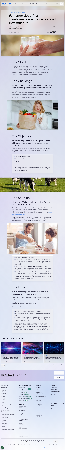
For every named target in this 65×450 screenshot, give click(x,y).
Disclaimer (31, 444)
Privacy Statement (38, 444)
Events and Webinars (39, 415)
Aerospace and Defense (22, 406)
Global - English (55, 441)
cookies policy (42, 447)
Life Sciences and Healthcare (23, 419)
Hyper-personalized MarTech (25, 398)
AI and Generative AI (4, 387)
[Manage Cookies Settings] (2, 447)
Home (2, 8)
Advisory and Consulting (6, 404)
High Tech (21, 431)
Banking (21, 413)
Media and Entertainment (24, 433)
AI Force (3, 395)
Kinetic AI (3, 399)
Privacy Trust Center (39, 404)
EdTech (2, 411)
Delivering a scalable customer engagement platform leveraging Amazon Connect (53, 358)
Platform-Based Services (6, 427)
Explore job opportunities (55, 391)
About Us (37, 389)
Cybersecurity (4, 423)
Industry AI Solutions (5, 398)
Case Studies (38, 414)
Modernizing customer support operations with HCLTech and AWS (32, 358)
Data (3, 405)
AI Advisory (4, 388)
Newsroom (37, 403)
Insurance (21, 417)
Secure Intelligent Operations (23, 390)
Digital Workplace (5, 424)
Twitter (26, 441)
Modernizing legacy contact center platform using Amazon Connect (11, 358)
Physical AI (4, 401)
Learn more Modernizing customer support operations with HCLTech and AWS (32, 352)
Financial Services (21, 411)
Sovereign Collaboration (24, 396)
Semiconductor (22, 434)
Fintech (21, 416)
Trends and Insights (39, 412)
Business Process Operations (5, 410)
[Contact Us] (61, 4)
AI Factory (4, 393)
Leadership (37, 401)
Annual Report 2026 (39, 392)
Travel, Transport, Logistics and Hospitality (25, 436)
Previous (2, 365)
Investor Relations (38, 400)
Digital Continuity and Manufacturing (8, 414)
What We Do (15, 3)
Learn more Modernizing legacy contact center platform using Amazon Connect (11, 352)
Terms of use (45, 444)
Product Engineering (5, 417)
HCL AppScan (24, 394)
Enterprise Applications (6, 408)
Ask (55, 3)
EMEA (52, 407)
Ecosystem (27, 3)
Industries (21, 3)
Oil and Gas (20, 423)
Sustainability (38, 407)
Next (4, 365)
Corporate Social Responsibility (41, 396)
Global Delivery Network (57, 403)
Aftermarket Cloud (23, 400)
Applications (3, 402)
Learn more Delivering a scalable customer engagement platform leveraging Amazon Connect (54, 352)
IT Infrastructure (3, 420)
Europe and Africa (54, 396)
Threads (42, 441)
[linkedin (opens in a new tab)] (55, 32)
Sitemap (50, 444)
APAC (52, 408)
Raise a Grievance (56, 444)
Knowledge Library (39, 416)
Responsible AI (6, 391)
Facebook (22, 441)
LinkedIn (30, 441)
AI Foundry (4, 396)
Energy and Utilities (22, 410)
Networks (3, 426)
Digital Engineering (5, 415)
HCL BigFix (23, 392)
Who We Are (32, 3)
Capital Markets (22, 414)
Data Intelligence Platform (24, 389)
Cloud (3, 421)
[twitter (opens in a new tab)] (53, 32)
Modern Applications (5, 407)
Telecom (21, 430)
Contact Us (26, 444)
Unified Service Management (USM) (8, 429)
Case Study (7, 8)
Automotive (20, 407)
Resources (38, 3)
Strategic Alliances (39, 405)
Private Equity (21, 424)
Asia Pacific (53, 394)
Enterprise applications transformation (17, 12)
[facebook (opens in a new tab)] (51, 32)
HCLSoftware (48, 3)
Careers (43, 3)
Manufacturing (21, 420)
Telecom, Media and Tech (23, 428)
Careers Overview (54, 387)
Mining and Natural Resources (23, 421)
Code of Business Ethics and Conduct (42, 395)
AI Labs (4, 390)
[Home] (6, 3)
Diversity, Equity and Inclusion (40, 397)
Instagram (34, 441)
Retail (20, 427)
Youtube (38, 441)
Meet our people (54, 389)
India (52, 397)
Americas (52, 393)
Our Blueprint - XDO (22, 387)
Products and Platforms (25, 385)
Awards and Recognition (39, 393)
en (57, 4)
